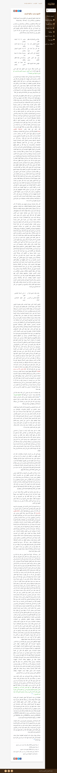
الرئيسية (40, 3)
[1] (28, 73)
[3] (32, 694)
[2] (39, 397)
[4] (34, 739)
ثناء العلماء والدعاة (28, 3)
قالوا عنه (35, 3)
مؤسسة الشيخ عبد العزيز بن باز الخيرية (45, 771)
